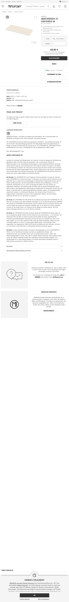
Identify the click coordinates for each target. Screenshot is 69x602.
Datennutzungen (22, 585)
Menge (47, 43)
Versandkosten (61, 52)
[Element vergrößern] (35, 42)
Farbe (47, 38)
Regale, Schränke (18, 11)
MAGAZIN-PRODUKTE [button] (49, 311)
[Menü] (3, 6)
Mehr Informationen (43, 599)
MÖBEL (10, 11)
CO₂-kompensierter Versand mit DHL (54, 53)
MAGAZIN (20, 105)
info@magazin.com (58, 277)
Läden (3, 1)
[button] (36, 17)
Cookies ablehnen (25, 599)
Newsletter (19, 1)
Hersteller (8, 1)
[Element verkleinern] (32, 42)
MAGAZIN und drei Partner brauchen (22, 583)
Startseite (4, 11)
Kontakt (13, 1)
